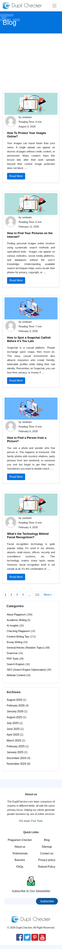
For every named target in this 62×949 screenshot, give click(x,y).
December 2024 (16, 758)
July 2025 (13, 723)
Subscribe (47, 901)
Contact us (46, 853)
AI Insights (13, 625)
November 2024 (16, 763)
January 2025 (15, 752)
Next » (48, 594)
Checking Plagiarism (18, 631)
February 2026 (16, 705)
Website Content (16, 675)
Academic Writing (17, 620)
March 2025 (14, 740)
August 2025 (14, 717)
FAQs (19, 866)
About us (19, 846)
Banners (20, 859)
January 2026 (15, 711)
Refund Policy (46, 866)
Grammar (12, 653)
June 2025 (13, 728)
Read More (16, 176)
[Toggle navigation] (54, 5)
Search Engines (16, 664)
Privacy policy (46, 859)
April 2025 (13, 734)
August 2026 (14, 699)
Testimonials (20, 853)
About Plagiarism (16, 614)
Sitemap (47, 846)
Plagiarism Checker (20, 839)
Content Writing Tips (18, 636)
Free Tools (37, 820)
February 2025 (16, 746)
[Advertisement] (31, 62)
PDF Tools (12, 658)
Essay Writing (14, 642)
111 (37, 594)
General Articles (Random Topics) (26, 647)
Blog (47, 839)
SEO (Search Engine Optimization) (26, 669)
